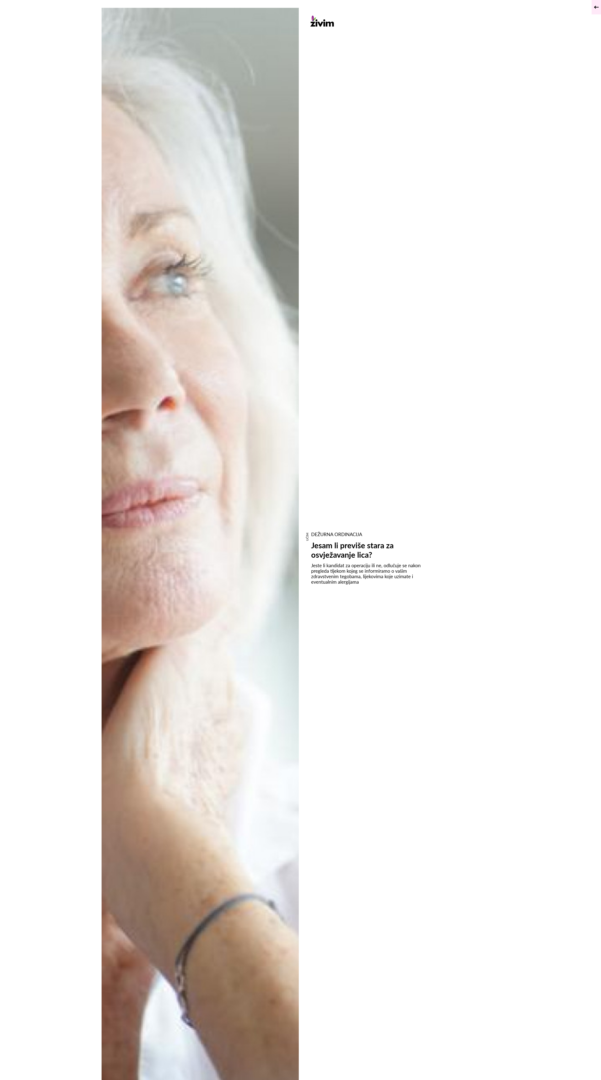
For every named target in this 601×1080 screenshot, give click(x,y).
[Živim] (368, 21)
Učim (307, 537)
